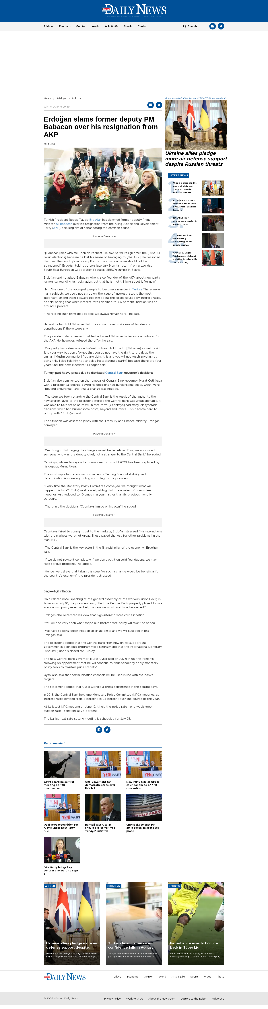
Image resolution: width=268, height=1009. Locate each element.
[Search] (184, 26)
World (96, 26)
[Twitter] (221, 26)
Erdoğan (95, 219)
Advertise (218, 999)
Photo (141, 26)
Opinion (81, 26)
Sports (128, 26)
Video (207, 977)
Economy (65, 26)
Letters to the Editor (194, 999)
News (47, 98)
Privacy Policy (112, 999)
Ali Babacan (64, 224)
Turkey (137, 289)
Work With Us (134, 999)
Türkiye (49, 26)
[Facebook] (212, 26)
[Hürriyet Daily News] (134, 10)
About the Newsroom (161, 999)
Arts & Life (112, 26)
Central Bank (114, 372)
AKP (56, 228)
